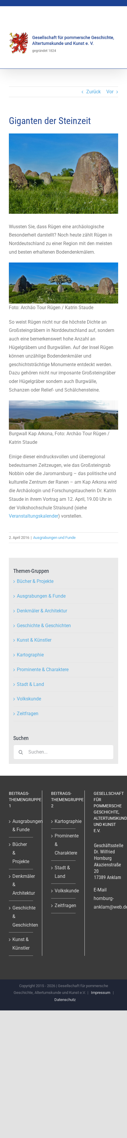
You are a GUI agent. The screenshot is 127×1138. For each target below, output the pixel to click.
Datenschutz (65, 999)
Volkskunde (29, 699)
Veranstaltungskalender (33, 516)
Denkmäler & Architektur (42, 611)
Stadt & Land (30, 684)
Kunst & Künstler (34, 640)
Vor (109, 91)
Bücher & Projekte (35, 581)
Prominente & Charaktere (43, 669)
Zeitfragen (27, 713)
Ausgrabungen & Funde (41, 596)
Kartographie (30, 655)
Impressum (100, 992)
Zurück (93, 91)
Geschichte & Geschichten (44, 625)
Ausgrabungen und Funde (54, 537)
